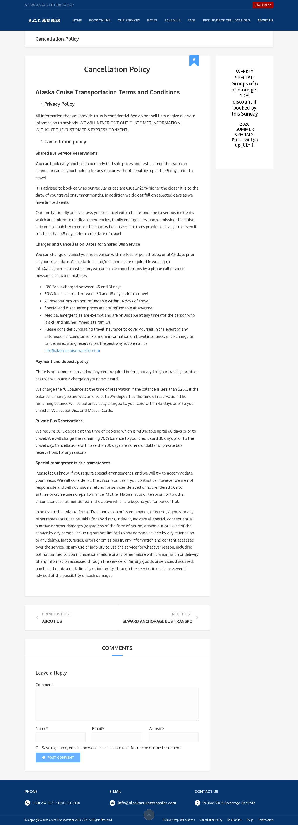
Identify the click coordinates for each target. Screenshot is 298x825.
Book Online (99, 20)
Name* (42, 728)
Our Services (129, 20)
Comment (44, 684)
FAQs (192, 20)
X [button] (294, 4)
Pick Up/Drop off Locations (226, 20)
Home (77, 20)
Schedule (172, 20)
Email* (98, 728)
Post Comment (61, 757)
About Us (265, 20)
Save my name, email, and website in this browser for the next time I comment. (112, 747)
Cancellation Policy (211, 820)
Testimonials (265, 820)
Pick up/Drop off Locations (179, 820)
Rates (152, 20)
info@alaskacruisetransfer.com (72, 350)
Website (156, 728)
